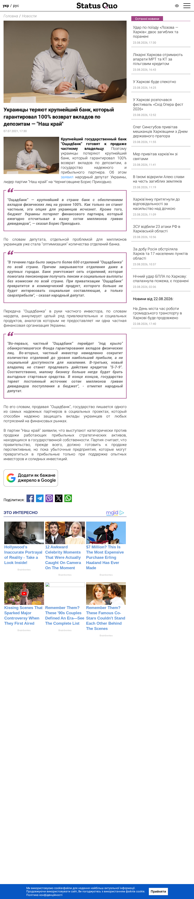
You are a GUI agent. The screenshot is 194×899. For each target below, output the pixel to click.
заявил (68, 177)
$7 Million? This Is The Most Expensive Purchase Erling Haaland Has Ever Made (105, 557)
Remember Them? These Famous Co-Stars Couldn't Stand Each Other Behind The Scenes (105, 618)
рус (16, 5)
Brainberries (24, 569)
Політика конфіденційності (44, 895)
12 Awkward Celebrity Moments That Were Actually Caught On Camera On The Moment (63, 557)
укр (6, 5)
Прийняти (158, 891)
